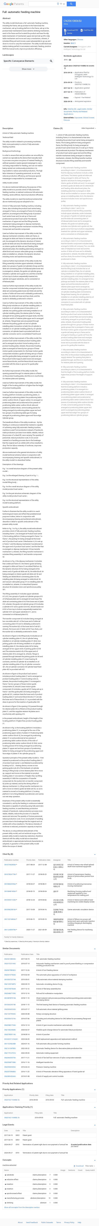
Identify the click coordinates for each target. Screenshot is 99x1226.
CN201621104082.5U (12, 1100)
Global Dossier (88, 118)
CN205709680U (10, 1072)
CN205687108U (10, 1062)
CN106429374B (10, 1005)
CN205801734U (10, 1025)
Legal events (81, 109)
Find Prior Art (88, 30)
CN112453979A (10, 930)
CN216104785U (10, 1048)
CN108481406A (10, 891)
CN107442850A (10, 865)
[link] (9, 1175)
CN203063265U (10, 1009)
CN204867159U (10, 993)
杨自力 (73, 43)
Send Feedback (32, 1222)
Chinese (80, 40)
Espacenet (78, 118)
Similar (69, 33)
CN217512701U (10, 1053)
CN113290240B (10, 1044)
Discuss (67, 120)
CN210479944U (10, 1014)
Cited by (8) (72, 109)
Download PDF (72, 30)
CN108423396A (10, 884)
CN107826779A (10, 874)
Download (79, 1166)
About (20, 1222)
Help (79, 1222)
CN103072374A (10, 979)
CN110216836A (10, 919)
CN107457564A (10, 989)
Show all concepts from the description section (22, 1207)
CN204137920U (10, 975)
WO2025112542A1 (11, 1039)
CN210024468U (10, 1030)
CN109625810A (10, 909)
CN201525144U (10, 964)
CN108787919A (10, 998)
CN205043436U (10, 1067)
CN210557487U (10, 984)
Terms (58, 1222)
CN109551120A (10, 900)
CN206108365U (10, 959)
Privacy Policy (69, 1222)
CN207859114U (10, 1034)
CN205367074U (10, 1019)
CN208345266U (10, 1076)
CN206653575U (10, 1058)
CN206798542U (10, 970)
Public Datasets (47, 1222)
